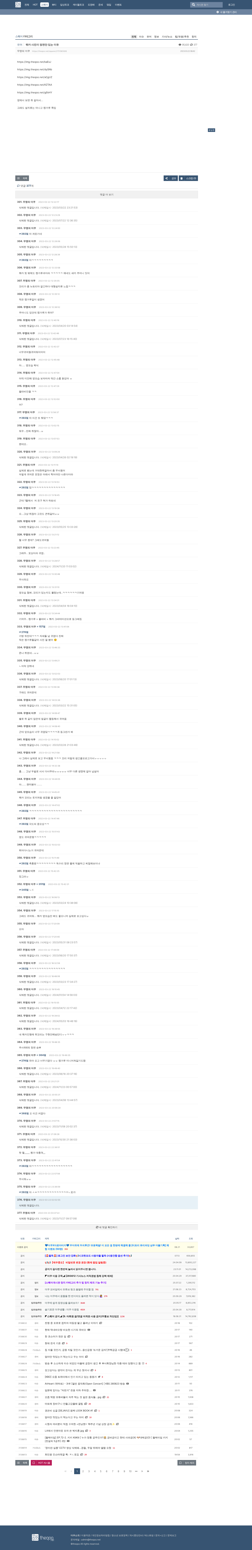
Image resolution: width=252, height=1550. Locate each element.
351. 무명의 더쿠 (26, 870)
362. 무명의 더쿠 (26, 1015)
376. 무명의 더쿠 (26, 1199)
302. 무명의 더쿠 (26, 214)
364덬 (42, 1055)
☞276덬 (23, 632)
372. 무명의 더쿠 (26, 1147)
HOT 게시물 (44, 1462)
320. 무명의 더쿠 (26, 451)
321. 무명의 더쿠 (26, 464)
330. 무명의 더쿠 (26, 587)
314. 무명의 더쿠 (26, 372)
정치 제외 (189, 1462)
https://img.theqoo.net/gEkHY (34, 92)
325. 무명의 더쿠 (26, 521)
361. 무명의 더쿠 (26, 1002)
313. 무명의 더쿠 (26, 359)
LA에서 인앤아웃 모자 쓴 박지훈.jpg (64, 1430)
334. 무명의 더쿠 (26, 647)
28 (90, 1404)
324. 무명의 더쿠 (26, 508)
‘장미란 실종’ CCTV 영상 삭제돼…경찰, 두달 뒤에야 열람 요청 (78, 1447)
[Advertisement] (222, 72)
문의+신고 (160, 1535)
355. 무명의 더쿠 (26, 923)
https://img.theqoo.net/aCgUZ (34, 77)
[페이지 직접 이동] (136, 1471)
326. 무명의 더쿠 (26, 534)
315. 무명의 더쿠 (26, 385)
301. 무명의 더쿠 (26, 201)
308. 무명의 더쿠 (26, 293)
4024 (82, 1310)
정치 (194, 36)
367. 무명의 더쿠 (26, 1081)
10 (90, 1417)
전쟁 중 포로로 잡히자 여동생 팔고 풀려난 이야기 (71, 1322)
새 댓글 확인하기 (107, 1227)
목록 (25, 178)
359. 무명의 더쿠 (26, 976)
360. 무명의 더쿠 (26, 989)
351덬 (42, 884)
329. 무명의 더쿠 (26, 573)
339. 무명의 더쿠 (26, 713)
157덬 (42, 626)
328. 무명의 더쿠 (26, 560)
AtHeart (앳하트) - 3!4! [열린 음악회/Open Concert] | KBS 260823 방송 (85, 1383)
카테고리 (24, 36)
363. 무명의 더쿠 (26, 1028)
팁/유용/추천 (182, 36)
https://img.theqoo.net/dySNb (34, 69)
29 (85, 1455)
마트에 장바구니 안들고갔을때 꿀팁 (64, 1403)
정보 (156, 36)
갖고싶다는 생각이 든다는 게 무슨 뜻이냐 (67, 1370)
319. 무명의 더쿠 (26, 438)
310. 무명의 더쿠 (26, 320)
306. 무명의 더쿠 (26, 267)
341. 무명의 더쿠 (26, 739)
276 (105, 1296)
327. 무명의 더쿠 (26, 547)
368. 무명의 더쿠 (26, 1094)
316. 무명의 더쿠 (26, 399)
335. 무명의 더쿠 (26, 660)
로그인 (231, 4)
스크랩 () (191, 178)
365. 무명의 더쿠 (26, 1055)
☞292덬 (23, 233)
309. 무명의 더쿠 (26, 306)
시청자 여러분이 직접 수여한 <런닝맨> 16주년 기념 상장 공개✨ (80, 1424)
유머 (149, 36)
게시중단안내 (136, 1535)
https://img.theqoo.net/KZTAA (34, 84)
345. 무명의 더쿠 (26, 791)
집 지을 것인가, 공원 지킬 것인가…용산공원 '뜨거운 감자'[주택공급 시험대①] (87, 1349)
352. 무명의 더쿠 (26, 884)
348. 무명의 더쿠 (26, 831)
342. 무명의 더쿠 (26, 752)
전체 (134, 36)
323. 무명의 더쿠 (26, 494)
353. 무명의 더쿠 (26, 897)
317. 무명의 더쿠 (26, 412)
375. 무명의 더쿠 (26, 1186)
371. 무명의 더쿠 (26, 1134)
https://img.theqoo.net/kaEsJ (34, 61)
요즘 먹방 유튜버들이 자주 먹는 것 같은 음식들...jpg (73, 1397)
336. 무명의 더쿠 (26, 673)
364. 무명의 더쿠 (26, 1041)
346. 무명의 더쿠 (26, 805)
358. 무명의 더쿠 (26, 963)
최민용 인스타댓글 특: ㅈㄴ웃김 (62, 1454)
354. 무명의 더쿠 (26, 910)
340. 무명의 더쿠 (26, 726)
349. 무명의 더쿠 (26, 844)
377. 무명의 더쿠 (26, 1212)
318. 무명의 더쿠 (26, 425)
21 (108, 1397)
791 (97, 1289)
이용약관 (85, 1535)
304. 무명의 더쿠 (26, 241)
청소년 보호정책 (120, 1535)
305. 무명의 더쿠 (26, 254)
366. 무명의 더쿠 (26, 1068)
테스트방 (149, 1535)
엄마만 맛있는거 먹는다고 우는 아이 (64, 1356)
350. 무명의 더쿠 (26, 857)
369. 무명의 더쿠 (26, 1107)
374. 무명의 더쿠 (26, 1173)
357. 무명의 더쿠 (26, 949)
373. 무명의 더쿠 (26, 1160)
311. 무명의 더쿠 (26, 333)
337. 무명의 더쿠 (26, 686)
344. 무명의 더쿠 (26, 778)
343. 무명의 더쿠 (26, 765)
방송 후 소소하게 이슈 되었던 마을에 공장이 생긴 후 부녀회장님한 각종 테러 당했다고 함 (93, 1363)
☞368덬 (24, 1113)
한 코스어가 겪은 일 (55, 1336)
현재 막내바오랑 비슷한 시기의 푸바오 (65, 1329)
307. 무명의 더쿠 (26, 280)
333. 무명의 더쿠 (26, 626)
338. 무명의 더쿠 (26, 699)
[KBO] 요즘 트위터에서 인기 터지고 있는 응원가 (71, 1376)
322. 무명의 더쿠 (26, 481)
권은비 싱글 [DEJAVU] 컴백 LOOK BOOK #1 (69, 1410)
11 (114, 1448)
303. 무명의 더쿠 (26, 228)
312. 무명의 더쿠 (26, 346)
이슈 (141, 36)
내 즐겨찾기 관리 (228, 12)
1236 (122, 1316)
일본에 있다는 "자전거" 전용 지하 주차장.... (68, 1390)
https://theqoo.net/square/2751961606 (49, 51)
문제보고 (172, 1535)
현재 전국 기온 (53, 1343)
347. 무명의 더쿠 (26, 818)
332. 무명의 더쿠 (26, 613)
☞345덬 (24, 889)
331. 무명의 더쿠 (26, 600)
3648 (82, 1303)
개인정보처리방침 (101, 1535)
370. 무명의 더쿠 (26, 1120)
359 (66, 1249)
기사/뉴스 (167, 36)
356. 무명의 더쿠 (26, 936)
